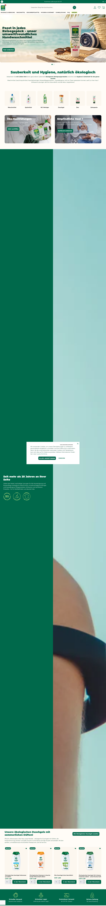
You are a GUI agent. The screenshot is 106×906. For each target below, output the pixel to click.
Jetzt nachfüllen (13, 129)
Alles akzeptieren (47, 458)
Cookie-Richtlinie (41, 454)
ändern (62, 458)
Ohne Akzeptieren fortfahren (66, 444)
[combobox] (53, 7)
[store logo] (3, 7)
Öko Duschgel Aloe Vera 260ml (63, 875)
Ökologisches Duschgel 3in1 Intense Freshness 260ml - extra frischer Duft (90, 875)
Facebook (2, 1)
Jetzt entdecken (8, 50)
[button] (104, 1)
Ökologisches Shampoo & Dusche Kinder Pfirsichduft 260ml (40, 875)
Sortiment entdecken (65, 131)
